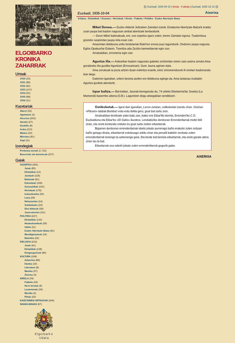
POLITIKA (25, 216)
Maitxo (23, 133)
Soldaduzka (31, 205)
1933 (22, 89)
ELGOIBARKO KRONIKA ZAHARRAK (33, 59)
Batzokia (29, 238)
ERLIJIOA (25, 241)
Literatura (30, 267)
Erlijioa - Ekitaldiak (88, 18)
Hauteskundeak (33, 223)
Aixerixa (24, 118)
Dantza (28, 263)
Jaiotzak (29, 175)
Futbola (29, 282)
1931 (22, 82)
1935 (22, 96)
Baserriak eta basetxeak (34, 154)
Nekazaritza (31, 201)
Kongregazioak (33, 252)
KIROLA (24, 278)
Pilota (28, 297)
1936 (22, 100)
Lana (27, 197)
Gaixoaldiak (31, 186)
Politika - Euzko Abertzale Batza (162, 18)
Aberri (23, 111)
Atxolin (24, 122)
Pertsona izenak (29, 150)
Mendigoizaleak (33, 234)
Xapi (22, 140)
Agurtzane (25, 114)
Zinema (29, 274)
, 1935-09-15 (159, 6)
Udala (28, 227)
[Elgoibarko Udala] (43, 339)
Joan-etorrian (32, 212)
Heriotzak (30, 190)
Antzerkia (30, 260)
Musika (29, 271)
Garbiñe (24, 125)
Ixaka (23, 129)
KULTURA (25, 256)
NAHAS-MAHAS (28, 304)
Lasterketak (31, 289)
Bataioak (29, 179)
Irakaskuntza (32, 194)
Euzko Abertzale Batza (37, 230)
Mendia (29, 293)
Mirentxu (25, 136)
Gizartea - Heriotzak (112, 18)
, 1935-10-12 (203, 6)
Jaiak (28, 168)
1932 (22, 86)
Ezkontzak (30, 183)
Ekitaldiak (30, 172)
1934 (22, 93)
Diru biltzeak (32, 208)
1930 (22, 78)
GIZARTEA (26, 164)
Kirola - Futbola (134, 18)
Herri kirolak (32, 285)
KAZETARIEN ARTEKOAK (34, 300)
